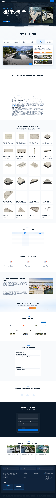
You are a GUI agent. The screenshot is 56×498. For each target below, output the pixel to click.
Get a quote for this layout (42, 52)
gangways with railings (30, 98)
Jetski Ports (25, 477)
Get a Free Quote (6, 21)
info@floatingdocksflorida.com (49, 473)
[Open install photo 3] (41, 57)
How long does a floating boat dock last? (21, 354)
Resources (37, 1)
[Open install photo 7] (41, 62)
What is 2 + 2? (19, 427)
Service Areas (35, 472)
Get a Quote (52, 1)
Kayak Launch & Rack (26, 478)
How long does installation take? (20, 365)
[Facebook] (3, 477)
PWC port (13, 105)
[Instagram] (5, 477)
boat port (42, 104)
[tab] (7, 41)
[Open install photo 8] (45, 62)
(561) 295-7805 (48, 1)
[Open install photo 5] (50, 57)
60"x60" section (26, 96)
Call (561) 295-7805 (24, 307)
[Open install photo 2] (36, 57)
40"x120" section (41, 95)
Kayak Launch (26, 1)
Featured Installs (36, 473)
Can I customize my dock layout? (20, 367)
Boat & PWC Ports (20, 1)
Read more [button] (11, 331)
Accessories (32, 1)
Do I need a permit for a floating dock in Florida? (21, 358)
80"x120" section (20, 95)
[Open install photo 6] (36, 62)
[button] (46, 328)
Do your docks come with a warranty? (20, 369)
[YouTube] (7, 477)
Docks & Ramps (13, 1)
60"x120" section (25, 94)
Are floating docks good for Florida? (20, 352)
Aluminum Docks (25, 473)
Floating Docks (25, 472)
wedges (39, 97)
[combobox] (23, 421)
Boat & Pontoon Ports (26, 476)
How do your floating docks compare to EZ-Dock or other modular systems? (25, 371)
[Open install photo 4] (45, 57)
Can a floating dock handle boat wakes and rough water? (22, 356)
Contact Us (35, 476)
